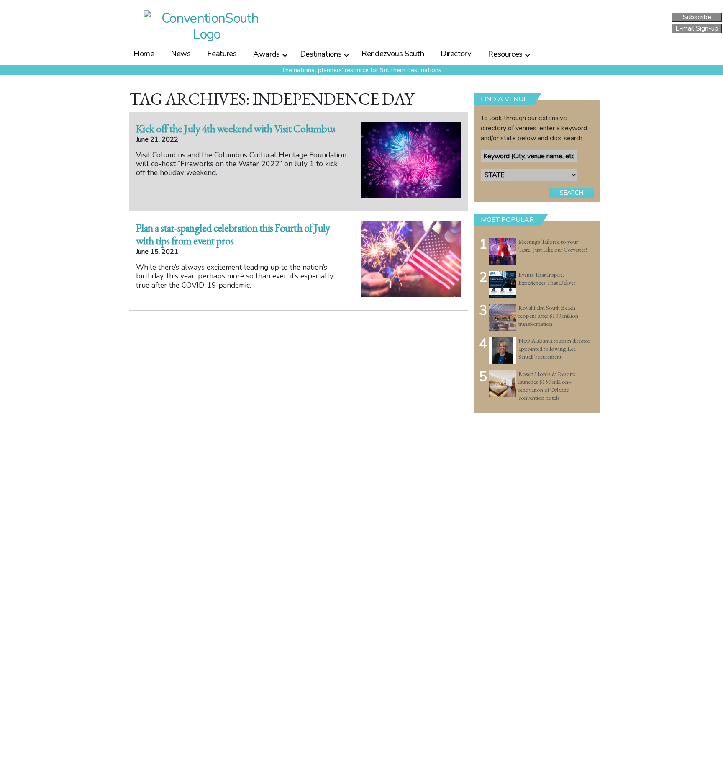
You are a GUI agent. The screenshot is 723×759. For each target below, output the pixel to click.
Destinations (321, 53)
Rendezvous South (393, 53)
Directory (456, 53)
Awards (266, 53)
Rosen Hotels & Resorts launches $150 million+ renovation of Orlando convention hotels (546, 385)
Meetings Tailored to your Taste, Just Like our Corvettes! (552, 245)
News (181, 53)
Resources (505, 53)
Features (221, 53)
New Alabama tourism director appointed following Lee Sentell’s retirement (554, 348)
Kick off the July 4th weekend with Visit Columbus (236, 128)
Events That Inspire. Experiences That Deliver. (547, 278)
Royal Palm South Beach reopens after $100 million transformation (548, 315)
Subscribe (697, 17)
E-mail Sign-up (696, 28)
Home (143, 53)
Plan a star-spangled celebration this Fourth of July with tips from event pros (233, 234)
